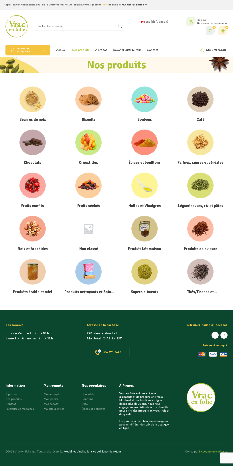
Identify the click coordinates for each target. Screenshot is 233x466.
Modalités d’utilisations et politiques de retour (92, 451)
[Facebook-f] (215, 335)
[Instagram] (224, 335)
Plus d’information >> (134, 4)
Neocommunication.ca (213, 451)
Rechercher (120, 26)
